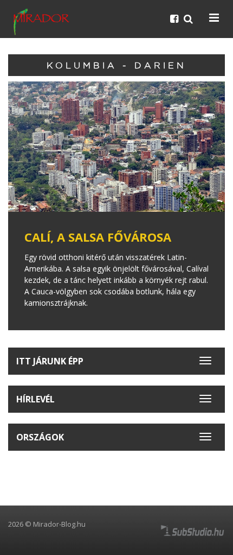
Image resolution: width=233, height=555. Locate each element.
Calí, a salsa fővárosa (97, 237)
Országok (40, 437)
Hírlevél (35, 399)
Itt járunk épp (49, 361)
